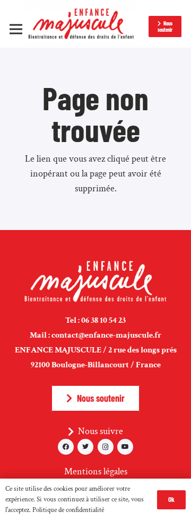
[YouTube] (125, 447)
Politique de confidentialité (68, 510)
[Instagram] (106, 447)
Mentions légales (95, 471)
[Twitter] (85, 447)
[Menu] (16, 29)
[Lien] (83, 24)
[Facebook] (66, 447)
